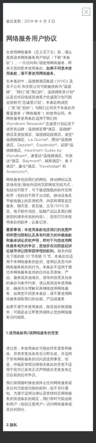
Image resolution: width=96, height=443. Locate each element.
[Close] (86, 12)
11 (44, 256)
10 (28, 256)
